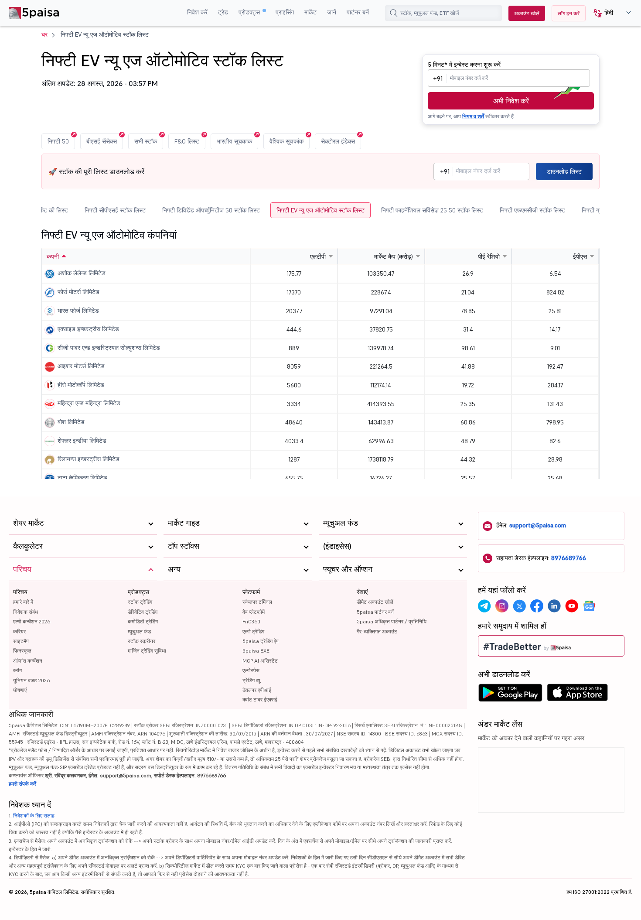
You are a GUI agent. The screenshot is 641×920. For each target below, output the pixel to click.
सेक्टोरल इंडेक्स (338, 141)
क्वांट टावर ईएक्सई (259, 699)
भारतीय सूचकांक (234, 141)
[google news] (589, 605)
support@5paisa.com (537, 525)
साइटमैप (21, 641)
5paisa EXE (255, 650)
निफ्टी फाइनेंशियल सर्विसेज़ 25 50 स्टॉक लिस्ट (432, 210)
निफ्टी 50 (58, 141)
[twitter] (519, 605)
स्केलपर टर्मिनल (257, 602)
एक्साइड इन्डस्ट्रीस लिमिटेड (88, 329)
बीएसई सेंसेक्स (101, 141)
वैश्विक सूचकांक (286, 141)
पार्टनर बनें (358, 12)
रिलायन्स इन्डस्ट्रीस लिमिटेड (88, 459)
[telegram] (484, 605)
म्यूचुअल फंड (139, 631)
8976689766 (568, 558)
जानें (331, 12)
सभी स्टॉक (145, 141)
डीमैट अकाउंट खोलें (375, 602)
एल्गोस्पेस (250, 670)
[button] (609, 13)
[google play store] (510, 695)
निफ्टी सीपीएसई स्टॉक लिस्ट (115, 210)
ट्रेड (223, 12)
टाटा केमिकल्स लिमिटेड (82, 478)
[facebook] (536, 605)
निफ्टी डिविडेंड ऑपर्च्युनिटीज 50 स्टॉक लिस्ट (211, 210)
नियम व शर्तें (473, 116)
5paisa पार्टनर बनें (375, 612)
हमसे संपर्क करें (22, 783)
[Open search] (393, 13)
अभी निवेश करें (511, 100)
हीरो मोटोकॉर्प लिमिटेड (81, 385)
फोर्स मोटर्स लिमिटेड (78, 292)
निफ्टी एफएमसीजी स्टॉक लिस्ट (532, 210)
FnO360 (251, 621)
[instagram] (501, 605)
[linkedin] (554, 605)
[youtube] (571, 605)
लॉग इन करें (569, 13)
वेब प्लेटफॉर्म (253, 612)
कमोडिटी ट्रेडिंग (143, 621)
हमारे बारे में (23, 602)
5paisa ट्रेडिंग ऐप (260, 641)
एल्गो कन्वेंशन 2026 (31, 621)
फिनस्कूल (22, 650)
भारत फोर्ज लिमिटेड (78, 311)
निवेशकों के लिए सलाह (34, 815)
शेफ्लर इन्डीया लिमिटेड (82, 441)
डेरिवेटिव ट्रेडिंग (142, 612)
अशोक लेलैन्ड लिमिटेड (82, 273)
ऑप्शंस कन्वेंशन (27, 660)
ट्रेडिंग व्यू (251, 680)
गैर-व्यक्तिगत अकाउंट (377, 631)
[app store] (577, 695)
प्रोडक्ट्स (250, 12)
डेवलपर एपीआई (256, 690)
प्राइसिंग (285, 12)
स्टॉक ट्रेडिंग (140, 602)
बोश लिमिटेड (71, 422)
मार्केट (310, 12)
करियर (19, 631)
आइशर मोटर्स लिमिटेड (81, 366)
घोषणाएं (20, 690)
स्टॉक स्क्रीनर (141, 641)
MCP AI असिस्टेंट (260, 660)
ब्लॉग (17, 670)
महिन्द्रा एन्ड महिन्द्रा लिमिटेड (89, 403)
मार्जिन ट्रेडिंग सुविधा (147, 650)
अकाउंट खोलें (526, 13)
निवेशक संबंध (25, 612)
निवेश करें (197, 12)
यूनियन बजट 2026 (31, 680)
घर (44, 34)
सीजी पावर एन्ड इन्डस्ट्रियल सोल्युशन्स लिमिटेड (109, 348)
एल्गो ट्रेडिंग (253, 631)
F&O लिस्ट (186, 141)
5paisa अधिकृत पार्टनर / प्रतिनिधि (391, 621)
